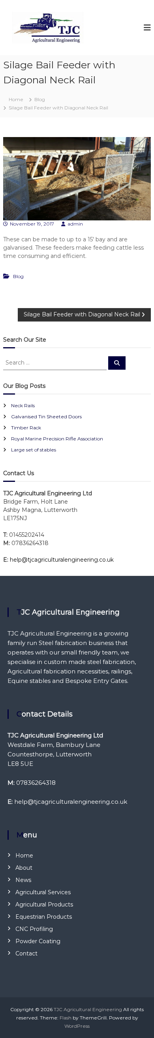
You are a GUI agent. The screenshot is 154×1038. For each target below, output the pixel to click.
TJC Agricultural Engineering (88, 1009)
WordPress (77, 1026)
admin (75, 224)
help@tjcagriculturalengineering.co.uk (62, 559)
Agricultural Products (44, 904)
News (23, 880)
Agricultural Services (43, 892)
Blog (39, 99)
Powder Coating (37, 941)
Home (24, 855)
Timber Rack (26, 428)
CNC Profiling (34, 929)
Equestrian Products (43, 916)
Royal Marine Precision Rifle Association (57, 439)
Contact (26, 953)
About (23, 867)
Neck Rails (23, 405)
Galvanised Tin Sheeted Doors (46, 416)
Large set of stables (33, 450)
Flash (65, 1018)
